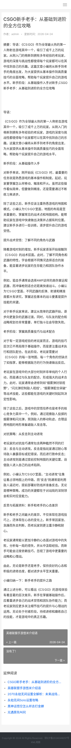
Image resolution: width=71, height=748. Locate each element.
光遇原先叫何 (17, 712)
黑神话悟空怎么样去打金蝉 (26, 706)
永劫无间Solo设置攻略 (23, 700)
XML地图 (35, 742)
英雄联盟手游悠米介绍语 (24, 688)
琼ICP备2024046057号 (56, 738)
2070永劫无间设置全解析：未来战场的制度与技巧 (35, 694)
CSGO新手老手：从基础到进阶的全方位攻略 (35, 682)
